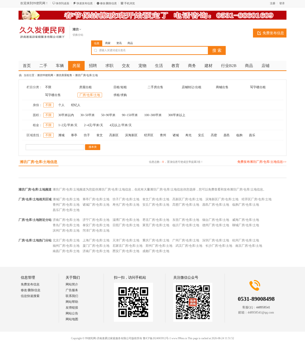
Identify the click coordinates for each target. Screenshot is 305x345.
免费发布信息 (273, 33)
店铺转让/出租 (191, 87)
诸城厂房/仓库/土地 (96, 204)
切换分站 (78, 34)
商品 (130, 43)
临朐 (239, 135)
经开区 (148, 135)
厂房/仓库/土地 (89, 95)
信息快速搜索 (30, 296)
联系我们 (72, 296)
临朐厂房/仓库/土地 (245, 204)
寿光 (188, 135)
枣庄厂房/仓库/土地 (155, 220)
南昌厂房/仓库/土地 (66, 251)
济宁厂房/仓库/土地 (96, 220)
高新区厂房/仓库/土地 (187, 199)
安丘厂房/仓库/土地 (155, 204)
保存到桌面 (62, 3)
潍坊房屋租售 (64, 75)
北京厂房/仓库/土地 (66, 240)
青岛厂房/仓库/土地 (66, 225)
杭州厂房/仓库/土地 (245, 240)
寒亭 (74, 135)
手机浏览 (129, 3)
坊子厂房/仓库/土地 (126, 199)
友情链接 (72, 307)
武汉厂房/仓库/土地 (188, 245)
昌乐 (252, 135)
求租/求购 (120, 95)
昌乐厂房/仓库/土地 (66, 210)
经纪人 (75, 105)
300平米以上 (176, 115)
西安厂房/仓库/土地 (126, 251)
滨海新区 (131, 135)
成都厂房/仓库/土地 (155, 251)
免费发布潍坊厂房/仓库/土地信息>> (261, 161)
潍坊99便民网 (45, 75)
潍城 (61, 135)
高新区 (114, 135)
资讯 (119, 43)
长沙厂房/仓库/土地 (218, 245)
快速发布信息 (85, 3)
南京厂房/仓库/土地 (248, 245)
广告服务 (72, 290)
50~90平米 (108, 115)
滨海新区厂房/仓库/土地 (221, 199)
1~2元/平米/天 (67, 125)
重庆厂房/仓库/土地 (155, 240)
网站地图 (72, 319)
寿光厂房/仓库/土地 (126, 204)
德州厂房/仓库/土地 (215, 225)
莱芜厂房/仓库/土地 (155, 225)
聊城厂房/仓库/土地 (245, 225)
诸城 (176, 135)
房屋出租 (85, 87)
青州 (163, 135)
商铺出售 (222, 87)
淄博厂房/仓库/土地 (126, 220)
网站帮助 (72, 301)
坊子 (87, 135)
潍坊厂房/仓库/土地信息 (38, 162)
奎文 (99, 135)
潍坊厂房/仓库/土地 (86, 75)
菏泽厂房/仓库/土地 (96, 230)
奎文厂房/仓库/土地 (155, 199)
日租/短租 (120, 87)
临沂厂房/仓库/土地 (185, 225)
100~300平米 (153, 115)
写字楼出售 (53, 95)
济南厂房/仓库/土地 (66, 220)
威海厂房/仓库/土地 (245, 220)
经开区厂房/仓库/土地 (257, 199)
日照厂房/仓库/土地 (126, 225)
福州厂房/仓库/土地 (66, 245)
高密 (214, 135)
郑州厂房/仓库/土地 (159, 245)
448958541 (263, 307)
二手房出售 (155, 87)
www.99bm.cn (179, 338)
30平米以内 (66, 115)
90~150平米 (130, 115)
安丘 (201, 135)
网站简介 (72, 284)
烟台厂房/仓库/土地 (215, 220)
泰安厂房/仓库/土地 (96, 225)
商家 (108, 43)
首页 (27, 65)
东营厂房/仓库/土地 (185, 220)
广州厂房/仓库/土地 (185, 240)
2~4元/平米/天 (93, 125)
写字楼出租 (258, 87)
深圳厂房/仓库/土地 (215, 240)
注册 (272, 3)
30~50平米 (87, 115)
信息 (96, 43)
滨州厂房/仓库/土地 (66, 230)
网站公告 (72, 313)
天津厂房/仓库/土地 (126, 240)
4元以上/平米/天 (121, 125)
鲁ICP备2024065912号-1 (157, 338)
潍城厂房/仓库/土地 (66, 199)
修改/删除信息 (108, 3)
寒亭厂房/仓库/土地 (96, 199)
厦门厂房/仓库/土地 (96, 245)
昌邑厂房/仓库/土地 (215, 204)
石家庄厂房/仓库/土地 (127, 245)
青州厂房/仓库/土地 (66, 204)
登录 (282, 3)
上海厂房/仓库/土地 (96, 240)
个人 (61, 105)
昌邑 (227, 135)
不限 (48, 87)
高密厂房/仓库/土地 (185, 204)
